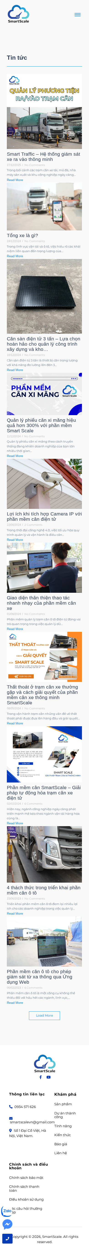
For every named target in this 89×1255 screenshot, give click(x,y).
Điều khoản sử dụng (26, 1200)
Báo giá (60, 1144)
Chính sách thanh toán (24, 1188)
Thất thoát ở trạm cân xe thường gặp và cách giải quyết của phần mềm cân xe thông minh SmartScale (42, 694)
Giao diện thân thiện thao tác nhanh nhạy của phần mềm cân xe (41, 603)
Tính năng (63, 1126)
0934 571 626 (24, 1107)
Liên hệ (60, 1153)
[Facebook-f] (40, 1077)
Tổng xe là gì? (22, 235)
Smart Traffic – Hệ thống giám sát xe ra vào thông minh (43, 156)
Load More (44, 1015)
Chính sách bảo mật (26, 1178)
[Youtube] (48, 1077)
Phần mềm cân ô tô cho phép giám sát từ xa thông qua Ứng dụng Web (39, 977)
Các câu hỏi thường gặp (25, 1210)
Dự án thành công (65, 1115)
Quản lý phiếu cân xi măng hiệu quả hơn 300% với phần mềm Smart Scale (41, 425)
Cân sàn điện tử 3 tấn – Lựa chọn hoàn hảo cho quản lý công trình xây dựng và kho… (43, 344)
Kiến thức (62, 1135)
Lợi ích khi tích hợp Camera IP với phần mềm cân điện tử (44, 516)
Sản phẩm (63, 1104)
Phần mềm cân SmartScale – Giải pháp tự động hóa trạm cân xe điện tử (44, 793)
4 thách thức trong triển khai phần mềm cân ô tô (44, 890)
